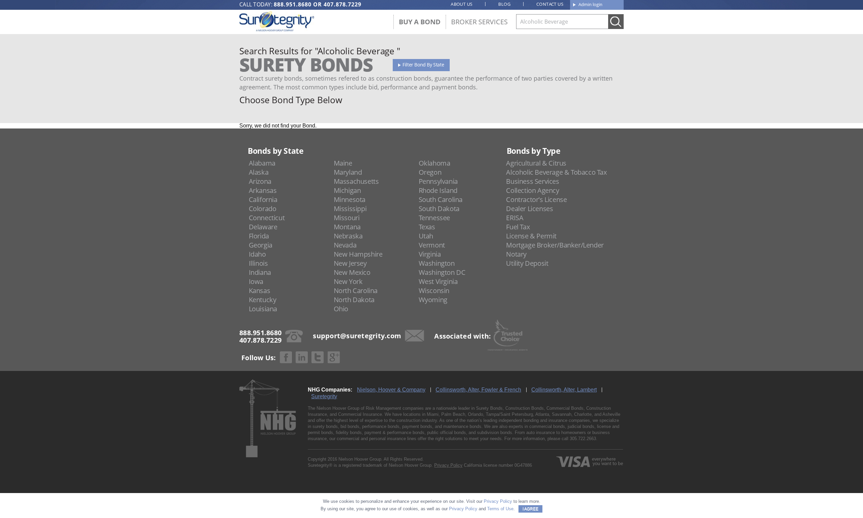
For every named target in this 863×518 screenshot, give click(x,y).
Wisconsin (434, 290)
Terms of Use (500, 508)
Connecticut (267, 217)
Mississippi (350, 208)
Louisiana (263, 308)
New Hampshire (358, 254)
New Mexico (352, 272)
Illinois (258, 263)
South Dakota (439, 208)
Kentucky (262, 299)
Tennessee (434, 217)
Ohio (341, 308)
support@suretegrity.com (357, 335)
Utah (426, 235)
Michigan (347, 190)
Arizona (260, 181)
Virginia (430, 254)
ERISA (514, 217)
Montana (347, 226)
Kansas (259, 290)
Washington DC (442, 272)
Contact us (549, 4)
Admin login (590, 4)
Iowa (256, 281)
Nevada (345, 245)
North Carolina (356, 290)
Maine (343, 163)
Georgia (260, 245)
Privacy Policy (448, 465)
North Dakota (354, 299)
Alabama (262, 163)
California (263, 199)
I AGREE (530, 509)
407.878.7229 (342, 4)
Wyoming (433, 299)
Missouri (347, 217)
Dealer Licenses (529, 208)
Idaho (257, 254)
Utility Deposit (527, 263)
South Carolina (441, 199)
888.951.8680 (292, 4)
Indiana (260, 272)
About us (461, 4)
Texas (427, 226)
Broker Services (479, 21)
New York (348, 281)
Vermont (432, 245)
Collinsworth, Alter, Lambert (564, 390)
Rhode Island (438, 190)
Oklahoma (434, 163)
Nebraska (348, 235)
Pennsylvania (438, 181)
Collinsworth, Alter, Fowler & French (478, 390)
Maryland (348, 172)
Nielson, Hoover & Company (391, 390)
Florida (259, 235)
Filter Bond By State (423, 64)
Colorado (262, 208)
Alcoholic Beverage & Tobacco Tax (556, 172)
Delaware (263, 226)
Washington (437, 263)
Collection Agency (532, 190)
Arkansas (263, 190)
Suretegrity (324, 396)
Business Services (532, 181)
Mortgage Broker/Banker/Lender (554, 245)
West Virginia (438, 281)
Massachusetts (356, 181)
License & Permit (531, 235)
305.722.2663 (583, 438)
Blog (504, 4)
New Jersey (350, 263)
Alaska (259, 172)
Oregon (430, 172)
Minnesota (349, 199)
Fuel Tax (518, 226)
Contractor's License (536, 199)
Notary (516, 254)
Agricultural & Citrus (536, 163)
